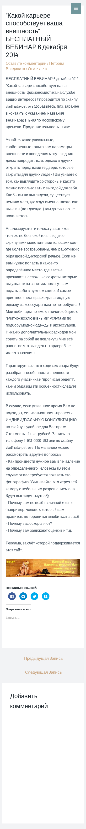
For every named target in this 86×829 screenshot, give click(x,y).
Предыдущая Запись (43, 658)
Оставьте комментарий (26, 63)
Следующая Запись (43, 672)
